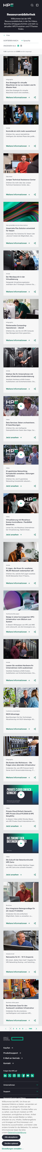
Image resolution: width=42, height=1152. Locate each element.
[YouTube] (28, 1075)
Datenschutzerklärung (17, 1132)
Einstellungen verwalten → (13, 1149)
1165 (30, 1029)
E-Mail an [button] (11, 1058)
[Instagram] (14, 1075)
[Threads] (18, 1075)
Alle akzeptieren (11, 1137)
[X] (9, 1075)
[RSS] (32, 1075)
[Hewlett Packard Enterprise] (8, 5)
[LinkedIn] (5, 1075)
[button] (32, 5)
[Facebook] (23, 1075)
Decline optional (11, 1143)
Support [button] (6, 1091)
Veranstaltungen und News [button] (14, 1098)
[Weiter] (36, 1028)
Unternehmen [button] (9, 1085)
